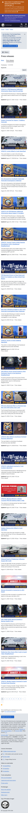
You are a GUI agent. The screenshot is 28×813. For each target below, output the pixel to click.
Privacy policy (4, 783)
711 (6, 732)
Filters (6, 52)
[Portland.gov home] (6, 25)
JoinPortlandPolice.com (9, 46)
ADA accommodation (6, 777)
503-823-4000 (18, 731)
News (11, 29)
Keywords (3, 67)
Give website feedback (10, 711)
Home (2, 29)
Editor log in (4, 795)
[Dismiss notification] (25, 34)
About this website (6, 789)
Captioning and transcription (8, 780)
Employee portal (5, 792)
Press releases (10, 60)
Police (7, 29)
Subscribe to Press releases (1, 704)
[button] (21, 25)
